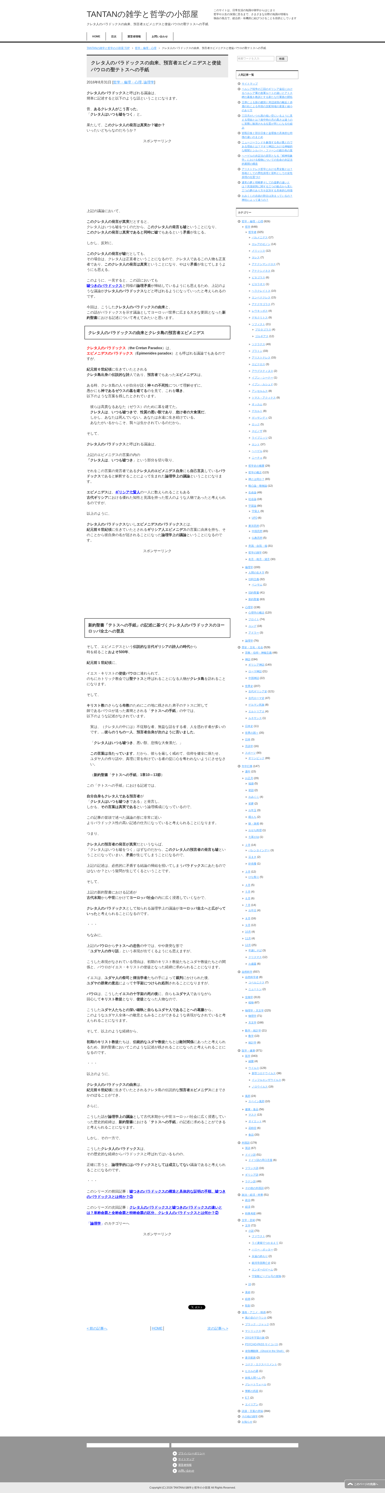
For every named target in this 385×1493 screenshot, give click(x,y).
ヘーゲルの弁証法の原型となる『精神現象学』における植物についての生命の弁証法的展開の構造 (267, 159)
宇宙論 (252, 505)
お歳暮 (252, 963)
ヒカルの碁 (251, 1371)
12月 (248, 945)
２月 (247, 845)
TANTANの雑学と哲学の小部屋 (142, 14)
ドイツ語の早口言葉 (260, 1160)
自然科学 (247, 971)
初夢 (251, 803)
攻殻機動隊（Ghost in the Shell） (265, 1351)
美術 (247, 1292)
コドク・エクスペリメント (261, 1364)
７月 (247, 905)
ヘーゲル (257, 451)
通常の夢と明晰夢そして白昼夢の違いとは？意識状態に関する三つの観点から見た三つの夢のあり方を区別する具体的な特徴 (267, 186)
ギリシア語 (251, 1174)
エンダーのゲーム (262, 1269)
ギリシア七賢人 (127, 492)
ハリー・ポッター (262, 1249)
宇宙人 (256, 511)
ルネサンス (255, 718)
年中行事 (247, 766)
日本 (247, 739)
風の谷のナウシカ (255, 1317)
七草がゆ (253, 837)
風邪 (247, 1096)
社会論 (252, 499)
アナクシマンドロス (264, 264)
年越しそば (255, 950)
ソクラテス (258, 344)
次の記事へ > (217, 1328)
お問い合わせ (160, 36)
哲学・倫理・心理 (127, 82)
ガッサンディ (260, 417)
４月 (247, 885)
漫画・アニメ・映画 (254, 1312)
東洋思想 (253, 525)
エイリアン (251, 1404)
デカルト (257, 411)
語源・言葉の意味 (252, 1411)
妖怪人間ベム (253, 1377)
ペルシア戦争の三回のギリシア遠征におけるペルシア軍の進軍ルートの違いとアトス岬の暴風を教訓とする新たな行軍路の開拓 (267, 93)
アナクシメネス (261, 270)
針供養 (252, 863)
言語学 (249, 746)
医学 (247, 1055)
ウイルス (253, 1068)
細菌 (251, 1061)
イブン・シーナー (262, 377)
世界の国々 (251, 732)
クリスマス (255, 957)
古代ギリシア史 (257, 691)
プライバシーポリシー (191, 1453)
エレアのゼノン (261, 244)
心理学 (249, 607)
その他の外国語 (254, 1188)
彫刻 (247, 1305)
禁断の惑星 (251, 1391)
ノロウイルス (260, 1086)
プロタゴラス (263, 329)
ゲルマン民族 (256, 704)
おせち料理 (255, 830)
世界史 (249, 686)
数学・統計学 (253, 1030)
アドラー (253, 632)
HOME (96, 36)
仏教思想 (257, 537)
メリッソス (258, 250)
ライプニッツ (260, 437)
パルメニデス (260, 237)
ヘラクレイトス (261, 290)
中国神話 (253, 678)
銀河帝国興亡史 (261, 1262)
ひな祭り (253, 877)
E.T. (247, 1397)
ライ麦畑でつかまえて (265, 1242)
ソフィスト (258, 324)
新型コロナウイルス (264, 1073)
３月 (247, 871)
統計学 (252, 1042)
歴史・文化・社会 (252, 647)
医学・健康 (248, 1050)
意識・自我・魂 (257, 545)
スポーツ (250, 752)
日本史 (249, 726)
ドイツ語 (250, 1154)
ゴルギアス (261, 336)
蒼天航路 (250, 1357)
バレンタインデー (259, 850)
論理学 (148, 82)
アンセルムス (260, 391)
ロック (256, 424)
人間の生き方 (256, 572)
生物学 (249, 997)
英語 (247, 1148)
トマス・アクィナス (264, 397)
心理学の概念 (256, 612)
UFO (254, 517)
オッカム (257, 404)
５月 (247, 891)
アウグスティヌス (262, 371)
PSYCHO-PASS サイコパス (261, 1344)
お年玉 (252, 810)
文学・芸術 (248, 1220)
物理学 (252, 1015)
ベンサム (257, 584)
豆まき (252, 857)
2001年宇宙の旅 (255, 1337)
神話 (247, 659)
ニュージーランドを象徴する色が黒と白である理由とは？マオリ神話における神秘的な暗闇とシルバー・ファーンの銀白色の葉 (267, 146)
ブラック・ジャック (257, 1324)
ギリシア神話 (256, 664)
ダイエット (255, 1121)
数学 (251, 1035)
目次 (114, 36)
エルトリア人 (256, 711)
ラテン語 (250, 1181)
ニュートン (255, 989)
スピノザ (257, 431)
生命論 (252, 492)
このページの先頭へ (366, 1484)
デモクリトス (260, 317)
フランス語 (251, 1168)
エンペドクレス (261, 297)
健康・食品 (251, 1109)
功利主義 (253, 579)
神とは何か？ (256, 479)
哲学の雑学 (255, 552)
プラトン (257, 350)
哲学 (247, 226)
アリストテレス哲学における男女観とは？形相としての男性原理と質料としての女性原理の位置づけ (267, 173)
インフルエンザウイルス (266, 1080)
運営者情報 (134, 36)
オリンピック (256, 758)
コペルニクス (256, 982)
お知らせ (247, 1421)
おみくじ (253, 796)
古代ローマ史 (256, 698)
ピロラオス (258, 284)
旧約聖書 (253, 592)
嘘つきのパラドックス (104, 286)
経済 (247, 1206)
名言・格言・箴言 (259, 559)
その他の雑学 (250, 1416)
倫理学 (249, 567)
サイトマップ (250, 83)
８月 (247, 918)
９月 (247, 925)
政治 (247, 1200)
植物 (251, 1002)
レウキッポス (260, 310)
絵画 (247, 1299)
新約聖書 (253, 599)
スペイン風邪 (256, 1101)
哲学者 (252, 232)
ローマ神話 (255, 671)
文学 (247, 1225)
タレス (256, 257)
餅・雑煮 (253, 823)
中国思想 (257, 531)
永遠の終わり (260, 1256)
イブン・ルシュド (262, 384)
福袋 (251, 783)
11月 (248, 938)
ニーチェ (257, 457)
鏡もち (252, 816)
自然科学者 (251, 977)
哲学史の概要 (256, 465)
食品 (251, 1134)
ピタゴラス (258, 277)
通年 (247, 771)
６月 (247, 898)
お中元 (252, 910)
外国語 (246, 1142)
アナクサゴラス (261, 304)
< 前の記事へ (97, 1328)
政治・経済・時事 (252, 1194)
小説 (251, 1230)
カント (256, 444)
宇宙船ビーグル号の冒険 (266, 1276)
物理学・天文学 (254, 1010)
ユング (252, 626)
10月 (248, 931)
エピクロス (258, 364)
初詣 (251, 790)
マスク (252, 1114)
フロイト (253, 619)
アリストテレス (261, 357)
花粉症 (252, 1128)
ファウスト (258, 1236)
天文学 (252, 1022)
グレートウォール (255, 1384)
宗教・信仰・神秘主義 (258, 652)
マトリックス (253, 1331)
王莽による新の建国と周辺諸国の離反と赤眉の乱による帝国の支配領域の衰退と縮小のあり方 (267, 106)
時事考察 (250, 1213)
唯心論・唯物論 (257, 485)
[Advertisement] (157, 175)
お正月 (249, 778)
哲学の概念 (255, 472)
